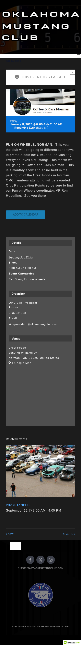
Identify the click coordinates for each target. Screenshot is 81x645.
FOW (11, 534)
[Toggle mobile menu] (79, 56)
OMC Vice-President (23, 302)
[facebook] (30, 560)
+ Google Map (21, 362)
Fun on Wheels (34, 279)
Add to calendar (25, 214)
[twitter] (40, 560)
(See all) (42, 127)
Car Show (15, 279)
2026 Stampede (19, 505)
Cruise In (68, 534)
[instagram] (51, 560)
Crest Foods (17, 347)
